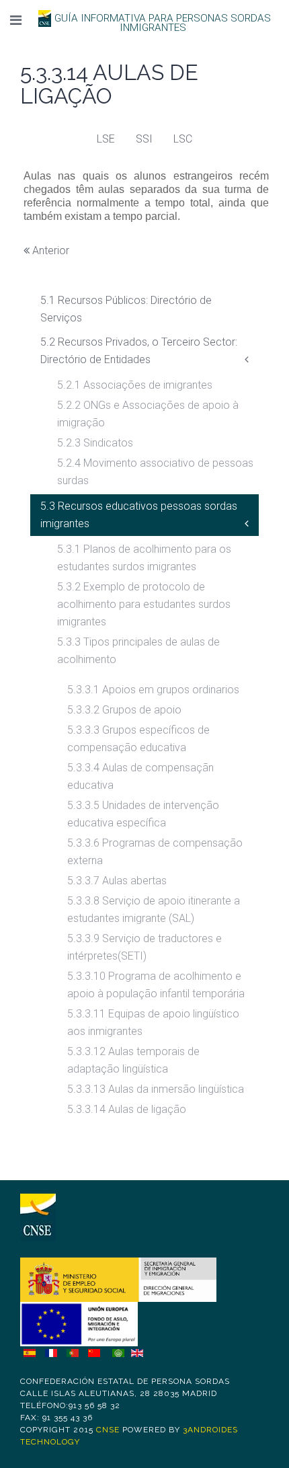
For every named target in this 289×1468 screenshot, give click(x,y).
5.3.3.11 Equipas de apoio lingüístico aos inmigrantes (153, 1022)
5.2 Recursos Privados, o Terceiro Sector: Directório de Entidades (138, 351)
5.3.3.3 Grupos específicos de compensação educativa (138, 739)
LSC (182, 138)
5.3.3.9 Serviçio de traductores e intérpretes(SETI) (144, 947)
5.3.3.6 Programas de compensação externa (155, 852)
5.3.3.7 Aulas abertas (117, 880)
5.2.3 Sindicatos (95, 442)
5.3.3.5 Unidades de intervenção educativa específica (143, 814)
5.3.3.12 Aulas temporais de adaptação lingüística (133, 1060)
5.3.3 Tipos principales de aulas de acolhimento (138, 650)
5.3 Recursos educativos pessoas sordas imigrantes (138, 515)
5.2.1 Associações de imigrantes (134, 385)
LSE (106, 138)
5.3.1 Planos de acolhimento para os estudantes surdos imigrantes (144, 558)
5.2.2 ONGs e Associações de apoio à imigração (148, 414)
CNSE (108, 1429)
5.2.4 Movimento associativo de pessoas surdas (155, 472)
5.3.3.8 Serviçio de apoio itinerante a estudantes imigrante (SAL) (153, 909)
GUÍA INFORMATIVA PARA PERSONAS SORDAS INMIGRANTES (162, 23)
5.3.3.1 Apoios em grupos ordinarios (153, 689)
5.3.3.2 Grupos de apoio (124, 709)
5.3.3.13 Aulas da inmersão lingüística (155, 1089)
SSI (144, 138)
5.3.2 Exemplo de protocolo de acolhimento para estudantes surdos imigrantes (144, 604)
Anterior (49, 250)
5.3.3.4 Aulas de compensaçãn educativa (140, 776)
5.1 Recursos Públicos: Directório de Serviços (126, 309)
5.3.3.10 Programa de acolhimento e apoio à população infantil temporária (156, 985)
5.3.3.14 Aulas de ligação (126, 1109)
